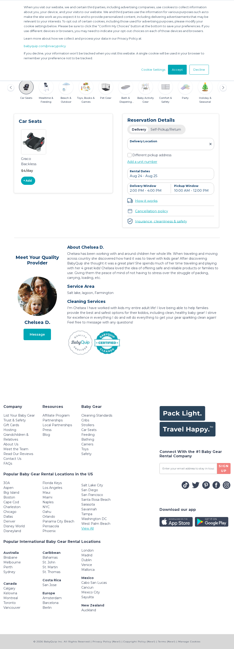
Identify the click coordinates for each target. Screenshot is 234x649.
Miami (47, 497)
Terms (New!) (167, 641)
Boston (9, 497)
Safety (86, 454)
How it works (146, 200)
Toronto (9, 603)
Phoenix (49, 531)
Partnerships (53, 420)
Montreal (10, 598)
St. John (49, 562)
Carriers (87, 444)
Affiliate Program (56, 415)
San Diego (89, 490)
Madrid (86, 555)
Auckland (88, 610)
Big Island (11, 492)
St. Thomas (51, 572)
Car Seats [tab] (26, 98)
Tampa (86, 514)
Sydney (9, 572)
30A (6, 483)
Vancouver (11, 608)
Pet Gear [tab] (105, 98)
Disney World (14, 526)
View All (87, 528)
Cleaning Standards (96, 415)
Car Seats (88, 430)
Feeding (88, 435)
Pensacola (51, 526)
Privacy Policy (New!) (107, 641)
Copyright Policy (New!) (139, 641)
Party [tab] (185, 98)
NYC (46, 507)
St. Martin (50, 567)
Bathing (87, 439)
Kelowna (10, 593)
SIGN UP (224, 468)
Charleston (12, 507)
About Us (10, 444)
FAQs (7, 463)
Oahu (47, 512)
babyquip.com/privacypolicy (45, 46)
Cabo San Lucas (94, 583)
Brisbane (10, 557)
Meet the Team (15, 449)
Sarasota (88, 504)
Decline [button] (199, 69)
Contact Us (12, 459)
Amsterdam (52, 598)
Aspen (8, 488)
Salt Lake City (92, 485)
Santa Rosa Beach (96, 500)
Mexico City (90, 592)
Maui (46, 492)
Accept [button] (177, 69)
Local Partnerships (57, 425)
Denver (9, 521)
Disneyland (12, 531)
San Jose (50, 585)
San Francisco (92, 495)
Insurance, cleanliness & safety (161, 221)
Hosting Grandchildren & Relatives (16, 435)
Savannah (89, 509)
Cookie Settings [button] (153, 69)
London (87, 550)
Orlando (49, 516)
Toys (84, 449)
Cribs (85, 420)
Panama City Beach (58, 521)
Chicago (9, 512)
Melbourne (12, 562)
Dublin (86, 560)
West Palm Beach (95, 524)
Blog (46, 435)
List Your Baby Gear (19, 415)
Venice (86, 565)
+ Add (27, 180)
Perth (8, 567)
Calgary (9, 588)
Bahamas (50, 557)
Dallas (8, 516)
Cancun (87, 587)
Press (47, 430)
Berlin (47, 608)
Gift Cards (11, 425)
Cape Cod (11, 502)
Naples (48, 502)
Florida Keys (52, 483)
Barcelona (50, 603)
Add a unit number (142, 162)
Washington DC (94, 519)
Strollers (87, 425)
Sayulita (87, 597)
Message (37, 334)
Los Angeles (52, 488)
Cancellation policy (151, 211)
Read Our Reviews (18, 454)
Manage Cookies (189, 641)
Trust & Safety (14, 420)
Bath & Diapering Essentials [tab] (125, 101)
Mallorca (88, 570)
